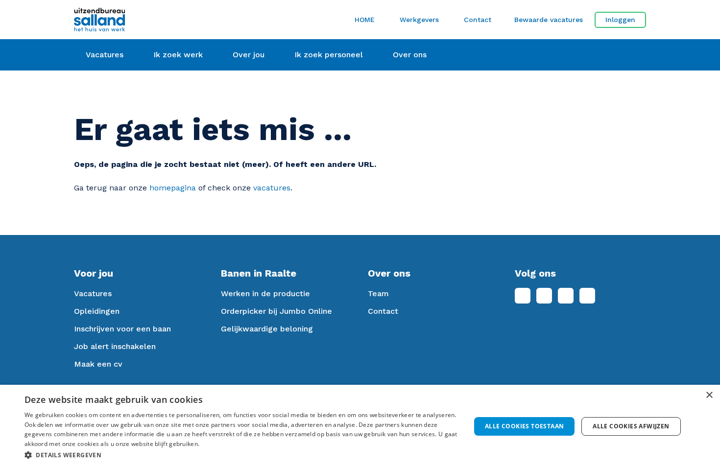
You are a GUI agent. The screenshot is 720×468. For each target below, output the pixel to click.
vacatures (271, 187)
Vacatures (93, 293)
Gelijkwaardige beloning (267, 328)
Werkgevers (419, 19)
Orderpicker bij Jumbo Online (276, 311)
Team (378, 293)
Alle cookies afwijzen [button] (631, 426)
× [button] (709, 395)
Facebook (522, 296)
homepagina (172, 187)
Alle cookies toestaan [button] (524, 426)
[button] (240, 455)
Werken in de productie (265, 293)
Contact (477, 19)
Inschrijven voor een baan (122, 328)
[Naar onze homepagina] (164, 19)
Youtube (587, 296)
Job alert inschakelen (115, 346)
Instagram (566, 296)
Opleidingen (97, 311)
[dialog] (360, 426)
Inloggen (620, 19)
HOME (365, 19)
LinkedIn (544, 296)
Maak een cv (98, 364)
